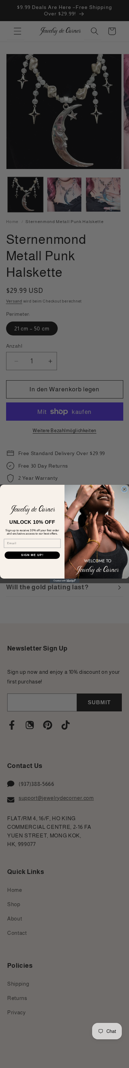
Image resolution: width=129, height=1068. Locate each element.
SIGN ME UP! (32, 555)
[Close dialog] (124, 489)
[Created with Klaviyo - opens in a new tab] (64, 581)
